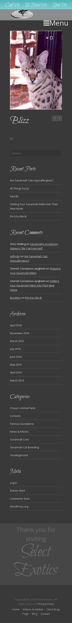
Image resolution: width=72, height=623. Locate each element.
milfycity (15, 256)
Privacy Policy (46, 604)
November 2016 (19, 333)
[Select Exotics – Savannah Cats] (22, 14)
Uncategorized (19, 455)
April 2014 (16, 372)
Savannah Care (19, 439)
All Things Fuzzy (19, 188)
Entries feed (17, 490)
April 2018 (16, 325)
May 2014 (15, 364)
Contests (15, 416)
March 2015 (17, 341)
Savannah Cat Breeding (24, 447)
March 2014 (17, 380)
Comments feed (19, 498)
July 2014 (15, 349)
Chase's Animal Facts (22, 408)
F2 (11, 138)
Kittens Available (33, 609)
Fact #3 (14, 196)
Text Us (60, 5)
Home (16, 609)
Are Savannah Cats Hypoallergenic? (31, 180)
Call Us (12, 5)
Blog (34, 614)
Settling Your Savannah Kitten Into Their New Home (34, 285)
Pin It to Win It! (18, 216)
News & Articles (19, 431)
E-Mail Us (36, 5)
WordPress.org (19, 506)
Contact (45, 614)
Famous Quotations (22, 424)
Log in (13, 483)
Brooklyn (15, 298)
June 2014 (16, 357)
